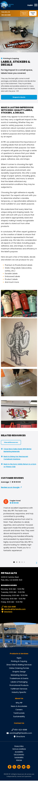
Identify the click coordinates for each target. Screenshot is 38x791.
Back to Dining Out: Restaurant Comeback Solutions (16, 457)
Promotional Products (19, 685)
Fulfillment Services (19, 689)
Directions (8, 612)
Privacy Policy (19, 746)
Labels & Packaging (19, 682)
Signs (19, 658)
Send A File (33, 13)
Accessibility (19, 752)
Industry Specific (19, 692)
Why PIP (19, 703)
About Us (19, 698)
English (30, 5)
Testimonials (19, 713)
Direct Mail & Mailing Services (19, 664)
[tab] (14, 562)
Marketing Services (19, 675)
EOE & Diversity (19, 754)
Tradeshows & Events (19, 678)
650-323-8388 (6, 15)
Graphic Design (19, 671)
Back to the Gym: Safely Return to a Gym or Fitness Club (20, 465)
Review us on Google (10, 487)
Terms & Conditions (19, 749)
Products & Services (19, 653)
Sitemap (19, 760)
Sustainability (19, 716)
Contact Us (19, 723)
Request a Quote (24, 13)
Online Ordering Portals (19, 668)
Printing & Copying (11, 58)
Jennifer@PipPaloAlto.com (15, 609)
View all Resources (11, 442)
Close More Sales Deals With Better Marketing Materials (18, 450)
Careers (19, 709)
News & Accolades (19, 706)
